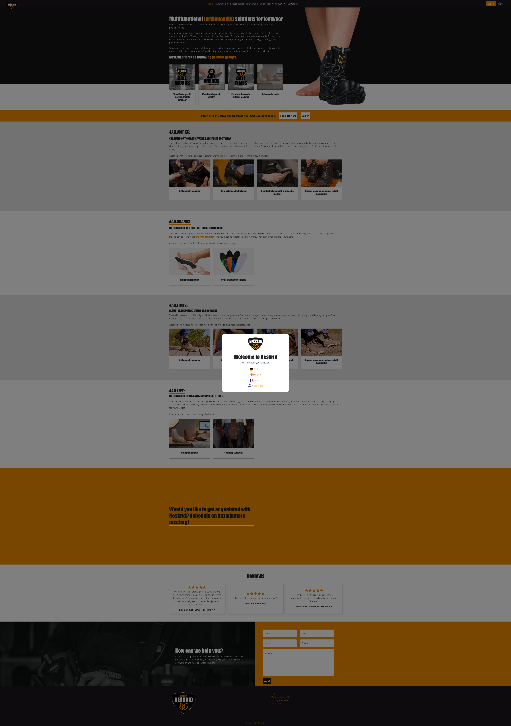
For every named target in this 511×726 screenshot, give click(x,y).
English (257, 374)
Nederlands (257, 385)
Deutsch (257, 369)
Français (257, 380)
